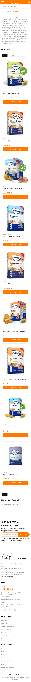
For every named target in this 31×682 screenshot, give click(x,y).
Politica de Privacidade (7, 627)
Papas (5, 91)
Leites (5, 472)
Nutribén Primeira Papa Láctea (11, 93)
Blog (2, 664)
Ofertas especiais (6, 649)
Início (2, 11)
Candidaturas (5, 655)
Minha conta (4, 623)
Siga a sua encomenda (7, 667)
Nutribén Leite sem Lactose (11, 474)
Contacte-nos (5, 639)
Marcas (9, 11)
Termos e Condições (16, 540)
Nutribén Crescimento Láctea (11, 236)
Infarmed (11, 576)
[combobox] (15, 6)
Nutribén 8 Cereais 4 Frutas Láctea (13, 188)
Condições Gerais (6, 630)
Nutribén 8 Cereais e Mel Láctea (12, 141)
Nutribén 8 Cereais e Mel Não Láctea (13, 284)
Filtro (4, 55)
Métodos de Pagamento (8, 661)
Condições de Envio (6, 633)
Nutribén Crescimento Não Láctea (12, 427)
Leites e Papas (7, 234)
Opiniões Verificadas (6, 658)
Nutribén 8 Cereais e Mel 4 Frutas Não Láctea (15, 379)
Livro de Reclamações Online (9, 636)
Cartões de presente (7, 652)
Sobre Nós (4, 620)
